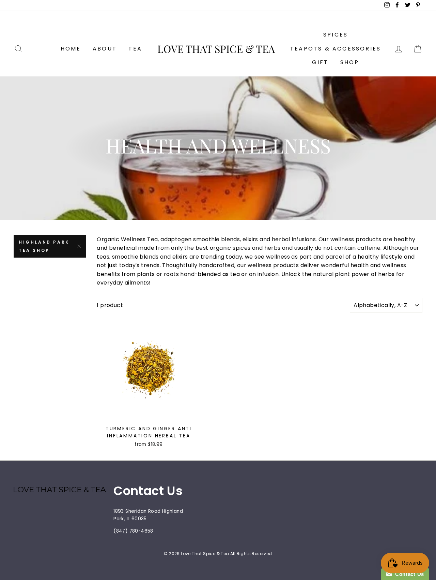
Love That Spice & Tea (216, 49)
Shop (349, 62)
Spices (335, 35)
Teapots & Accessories (335, 49)
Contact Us (408, 574)
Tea (135, 49)
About (105, 49)
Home (71, 49)
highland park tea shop (44, 246)
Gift (320, 62)
